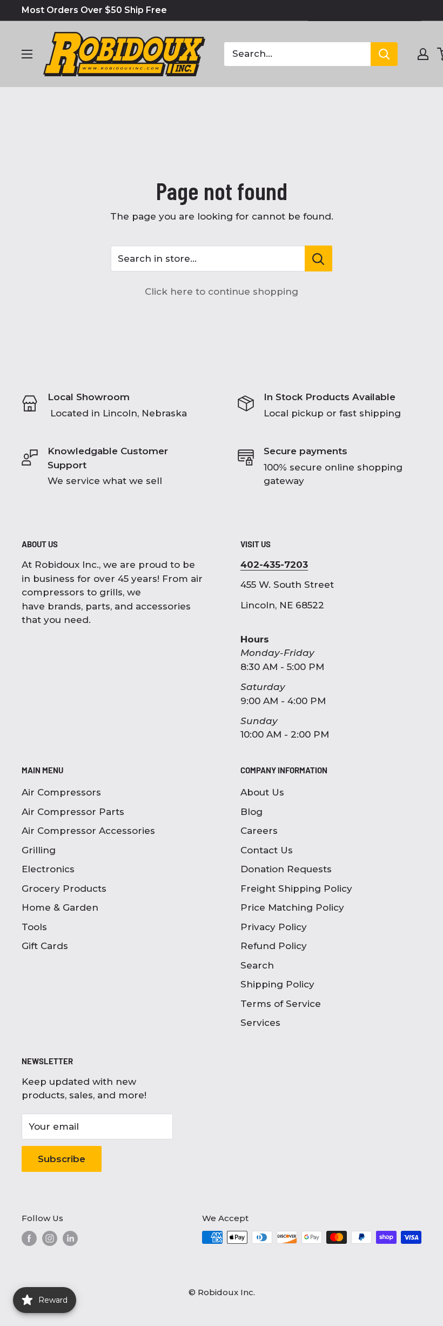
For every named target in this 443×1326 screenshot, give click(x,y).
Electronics (48, 869)
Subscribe (61, 1158)
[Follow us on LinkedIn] (70, 1238)
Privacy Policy (273, 926)
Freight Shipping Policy (296, 888)
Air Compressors (61, 792)
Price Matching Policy (292, 907)
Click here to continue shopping (221, 291)
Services (260, 1022)
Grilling (39, 850)
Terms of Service (280, 1003)
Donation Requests (286, 869)
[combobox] (297, 54)
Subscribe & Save (372, 10)
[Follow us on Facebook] (29, 1238)
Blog (251, 811)
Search (257, 965)
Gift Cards (45, 945)
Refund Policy (273, 945)
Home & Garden (60, 907)
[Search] (384, 54)
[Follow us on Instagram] (49, 1238)
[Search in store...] (318, 258)
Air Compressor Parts (73, 811)
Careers (259, 830)
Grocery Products (64, 888)
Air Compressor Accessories (88, 830)
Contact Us (266, 850)
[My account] (423, 54)
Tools (34, 926)
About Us (262, 792)
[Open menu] (27, 54)
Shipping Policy (277, 984)
